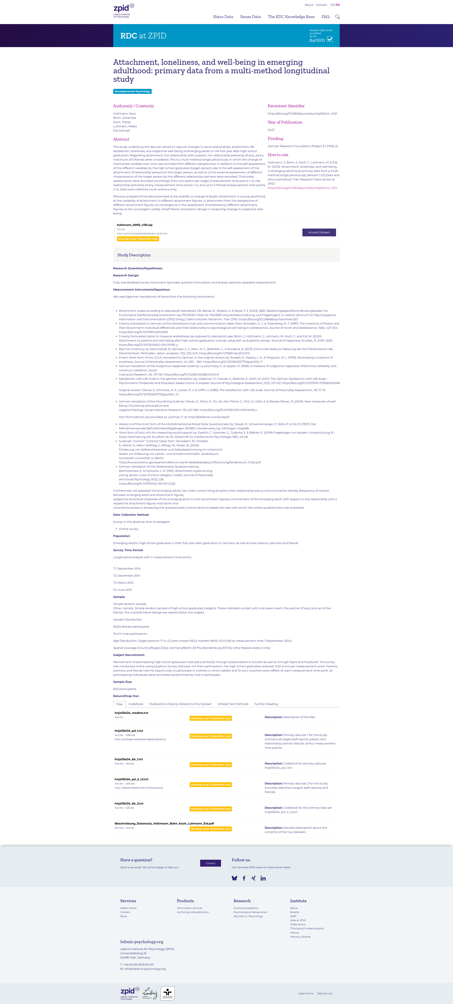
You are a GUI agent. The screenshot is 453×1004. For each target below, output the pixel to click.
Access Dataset (319, 232)
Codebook (136, 704)
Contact (321, 5)
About (309, 5)
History (294, 932)
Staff (293, 916)
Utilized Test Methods (233, 704)
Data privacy (325, 993)
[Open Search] (337, 17)
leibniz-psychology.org (141, 941)
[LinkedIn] (263, 878)
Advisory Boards (300, 936)
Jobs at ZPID (298, 920)
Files (119, 704)
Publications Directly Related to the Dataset (180, 704)
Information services (189, 908)
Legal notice (305, 993)
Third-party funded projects (307, 928)
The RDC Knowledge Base (291, 16)
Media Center (128, 908)
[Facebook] (244, 878)
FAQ (326, 16)
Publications (298, 924)
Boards (294, 912)
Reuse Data (250, 16)
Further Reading (266, 704)
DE (333, 5)
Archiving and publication (193, 912)
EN (338, 5)
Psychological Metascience (250, 912)
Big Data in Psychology (248, 916)
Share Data (223, 16)
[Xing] (253, 878)
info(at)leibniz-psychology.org (145, 969)
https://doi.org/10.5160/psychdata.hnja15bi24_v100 (302, 113)
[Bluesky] (234, 878)
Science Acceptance (246, 908)
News (123, 916)
